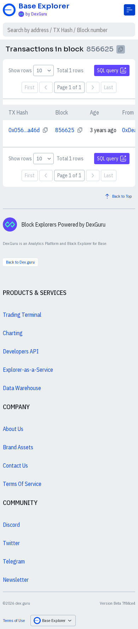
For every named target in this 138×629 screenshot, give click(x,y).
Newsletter (16, 579)
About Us (13, 428)
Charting (13, 333)
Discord (11, 524)
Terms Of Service (22, 483)
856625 (64, 130)
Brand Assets (18, 447)
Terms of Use (14, 620)
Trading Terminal (22, 314)
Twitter (11, 543)
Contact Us (15, 465)
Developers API (21, 351)
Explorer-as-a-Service (28, 369)
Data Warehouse (22, 387)
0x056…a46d (24, 130)
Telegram (14, 561)
